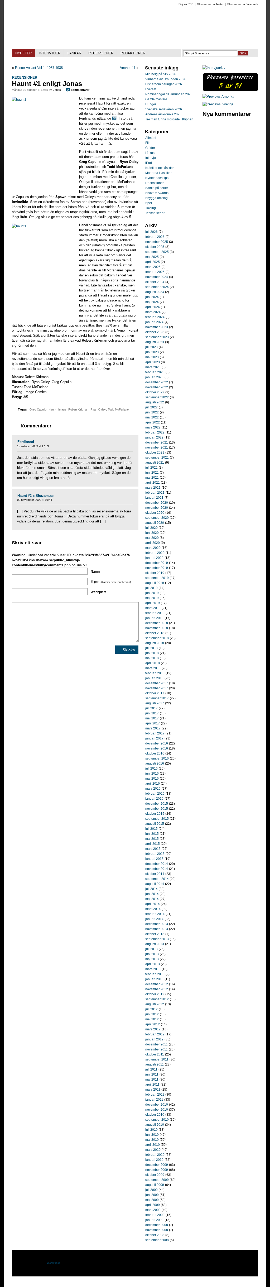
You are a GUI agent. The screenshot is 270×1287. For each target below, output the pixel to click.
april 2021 (152, 482)
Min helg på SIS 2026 (160, 74)
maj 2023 (152, 357)
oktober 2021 (154, 452)
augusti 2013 (154, 944)
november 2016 (156, 748)
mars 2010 (153, 1150)
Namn (95, 571)
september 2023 (157, 337)
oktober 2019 (154, 573)
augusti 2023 (154, 342)
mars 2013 (153, 969)
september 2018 (157, 638)
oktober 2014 (154, 874)
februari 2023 (155, 372)
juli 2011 (151, 1069)
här (114, 118)
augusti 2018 (154, 643)
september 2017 (157, 698)
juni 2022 (152, 412)
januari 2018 (154, 678)
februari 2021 (155, 492)
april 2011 (152, 1084)
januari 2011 (154, 1099)
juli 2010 (151, 1130)
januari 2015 (154, 859)
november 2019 (156, 568)
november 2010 (156, 1109)
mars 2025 (153, 267)
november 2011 (156, 1049)
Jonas (57, 89)
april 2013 (152, 964)
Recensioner (24, 77)
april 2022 (152, 422)
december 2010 (156, 1104)
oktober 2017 (154, 693)
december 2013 (156, 924)
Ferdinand (25, 442)
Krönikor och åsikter (159, 168)
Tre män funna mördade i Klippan (169, 119)
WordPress (53, 1262)
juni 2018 (152, 653)
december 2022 (156, 382)
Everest (150, 89)
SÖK (243, 53)
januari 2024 (154, 322)
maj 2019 (152, 598)
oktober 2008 (154, 1235)
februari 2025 (155, 272)
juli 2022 (151, 407)
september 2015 (157, 819)
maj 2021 (152, 477)
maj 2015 (152, 839)
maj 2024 (152, 302)
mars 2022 (153, 427)
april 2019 (152, 603)
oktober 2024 (154, 282)
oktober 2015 (154, 813)
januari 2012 (154, 1039)
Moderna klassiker (158, 173)
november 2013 (156, 929)
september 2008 (157, 1240)
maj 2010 (152, 1140)
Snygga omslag (156, 198)
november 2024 (156, 277)
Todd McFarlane (118, 409)
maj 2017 (152, 718)
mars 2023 (153, 367)
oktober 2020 (154, 513)
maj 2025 (152, 257)
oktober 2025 (154, 247)
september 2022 (157, 397)
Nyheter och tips (156, 178)
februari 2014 (155, 914)
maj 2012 (152, 1019)
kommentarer (78, 89)
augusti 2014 (154, 884)
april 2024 (152, 307)
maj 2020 (152, 538)
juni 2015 (152, 834)
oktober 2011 (154, 1054)
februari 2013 (155, 974)
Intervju (150, 158)
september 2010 (157, 1119)
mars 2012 (153, 1029)
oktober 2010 (154, 1114)
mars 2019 (153, 608)
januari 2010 (154, 1160)
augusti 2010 (154, 1124)
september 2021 (157, 457)
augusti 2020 (154, 523)
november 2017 (156, 688)
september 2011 (156, 1059)
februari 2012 (155, 1034)
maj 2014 (152, 899)
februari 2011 (154, 1094)
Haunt (52, 409)
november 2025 (156, 242)
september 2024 (157, 287)
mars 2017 (153, 728)
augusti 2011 (154, 1064)
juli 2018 (151, 648)
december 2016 (156, 743)
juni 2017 (152, 713)
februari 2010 (155, 1155)
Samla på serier (156, 188)
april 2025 (152, 262)
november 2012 (156, 989)
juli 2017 (151, 708)
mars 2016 (153, 788)
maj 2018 (152, 658)
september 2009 (157, 1180)
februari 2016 (155, 793)
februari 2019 (155, 613)
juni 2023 (152, 352)
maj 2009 (152, 1200)
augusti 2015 (154, 824)
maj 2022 (152, 417)
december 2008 (156, 1225)
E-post (111, 582)
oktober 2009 (154, 1175)
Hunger (150, 104)
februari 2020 (155, 553)
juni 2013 (152, 954)
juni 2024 (152, 297)
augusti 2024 (154, 292)
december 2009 (156, 1165)
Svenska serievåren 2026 (163, 109)
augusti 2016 (154, 763)
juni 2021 (152, 472)
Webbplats (99, 592)
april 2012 (152, 1024)
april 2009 (152, 1205)
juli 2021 (151, 467)
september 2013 (157, 939)
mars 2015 (153, 849)
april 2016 (152, 783)
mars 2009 (153, 1210)
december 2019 (156, 563)
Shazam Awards (156, 193)
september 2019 (157, 578)
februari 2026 (155, 237)
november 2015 (156, 808)
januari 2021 (154, 497)
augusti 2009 (154, 1185)
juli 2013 (151, 949)
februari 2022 (155, 432)
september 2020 (157, 518)
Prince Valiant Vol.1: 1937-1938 (39, 68)
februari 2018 (155, 673)
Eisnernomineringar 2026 (163, 84)
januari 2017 (154, 738)
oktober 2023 (154, 332)
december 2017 (156, 683)
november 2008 (156, 1230)
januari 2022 (154, 437)
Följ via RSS (186, 4)
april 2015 (152, 844)
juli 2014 (151, 889)
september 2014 (157, 879)
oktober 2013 (154, 934)
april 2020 (152, 543)
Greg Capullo (38, 409)
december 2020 (156, 503)
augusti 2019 (154, 583)
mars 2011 (152, 1089)
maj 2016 (152, 778)
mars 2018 (153, 668)
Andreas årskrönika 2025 (163, 114)
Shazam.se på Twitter (210, 4)
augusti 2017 (154, 703)
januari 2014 (154, 919)
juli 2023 (151, 347)
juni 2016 (152, 773)
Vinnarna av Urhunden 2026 (165, 79)
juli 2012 (151, 1009)
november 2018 (156, 628)
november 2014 (156, 869)
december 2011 (156, 1044)
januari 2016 (154, 798)
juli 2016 (151, 768)
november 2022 (156, 387)
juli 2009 (151, 1190)
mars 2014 (153, 909)
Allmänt (150, 138)
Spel (148, 203)
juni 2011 (151, 1074)
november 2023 (156, 327)
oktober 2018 (154, 633)
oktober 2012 (154, 994)
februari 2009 (155, 1215)
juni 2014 (152, 894)
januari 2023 (154, 377)
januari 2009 (154, 1220)
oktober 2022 (154, 392)
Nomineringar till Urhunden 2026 (168, 94)
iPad (148, 163)
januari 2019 (154, 618)
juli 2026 (151, 232)
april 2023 (152, 362)
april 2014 (152, 904)
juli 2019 (151, 588)
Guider (150, 148)
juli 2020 (151, 528)
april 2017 (152, 723)
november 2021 (156, 447)
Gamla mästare (156, 99)
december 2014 (156, 864)
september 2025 (157, 252)
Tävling (150, 208)
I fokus (150, 153)
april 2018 (152, 663)
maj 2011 (151, 1079)
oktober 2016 (154, 753)
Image (62, 409)
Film (148, 143)
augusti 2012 (154, 1004)
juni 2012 (152, 1014)
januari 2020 (154, 558)
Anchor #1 (127, 68)
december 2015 (156, 803)
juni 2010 (152, 1135)
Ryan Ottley (98, 409)
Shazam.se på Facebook (242, 4)
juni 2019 (152, 593)
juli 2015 (151, 829)
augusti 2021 (154, 462)
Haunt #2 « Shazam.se (35, 496)
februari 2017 (155, 733)
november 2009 (156, 1170)
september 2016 (157, 758)
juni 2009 (152, 1195)
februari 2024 (155, 317)
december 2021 (156, 442)
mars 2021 (153, 487)
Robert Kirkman (78, 409)
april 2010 (152, 1145)
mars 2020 (153, 548)
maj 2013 (152, 959)
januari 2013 (154, 979)
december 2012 (156, 984)
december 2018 (156, 623)
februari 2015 (155, 854)
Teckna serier (155, 213)
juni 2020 (152, 533)
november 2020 (156, 508)
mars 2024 (153, 312)
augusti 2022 (154, 402)
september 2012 (157, 999)
